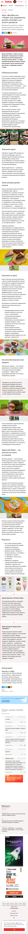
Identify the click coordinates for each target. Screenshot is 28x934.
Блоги (11, 5)
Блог (12, 758)
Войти (3, 713)
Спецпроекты (19, 5)
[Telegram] (5, 33)
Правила (7, 713)
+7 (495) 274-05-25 (14, 908)
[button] (26, 250)
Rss (14, 917)
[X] (9, 33)
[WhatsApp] (7, 33)
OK (14, 929)
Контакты (14, 911)
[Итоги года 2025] (15, 1)
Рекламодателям (14, 913)
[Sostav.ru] (8, 1)
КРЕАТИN (7, 758)
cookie (17, 923)
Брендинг (6, 806)
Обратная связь (14, 915)
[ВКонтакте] (3, 33)
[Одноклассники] (11, 33)
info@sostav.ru (14, 906)
